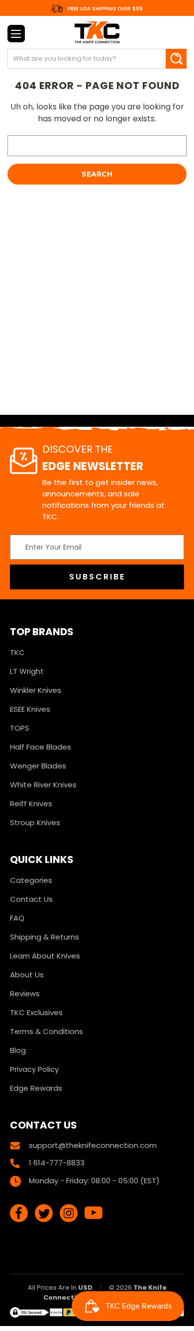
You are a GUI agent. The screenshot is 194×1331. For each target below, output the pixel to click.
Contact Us (31, 899)
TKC (17, 652)
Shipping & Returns (44, 937)
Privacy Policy (34, 1069)
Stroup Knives (35, 822)
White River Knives (43, 784)
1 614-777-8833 (57, 1162)
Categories (31, 880)
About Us (27, 974)
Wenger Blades (38, 766)
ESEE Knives (30, 709)
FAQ (17, 918)
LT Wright (27, 671)
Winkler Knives (35, 690)
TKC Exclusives (36, 1012)
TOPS (19, 728)
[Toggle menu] (16, 33)
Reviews (25, 993)
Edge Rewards (36, 1088)
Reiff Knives (31, 803)
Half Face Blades (40, 747)
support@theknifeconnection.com (93, 1145)
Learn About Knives (45, 956)
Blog (18, 1050)
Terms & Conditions (46, 1031)
